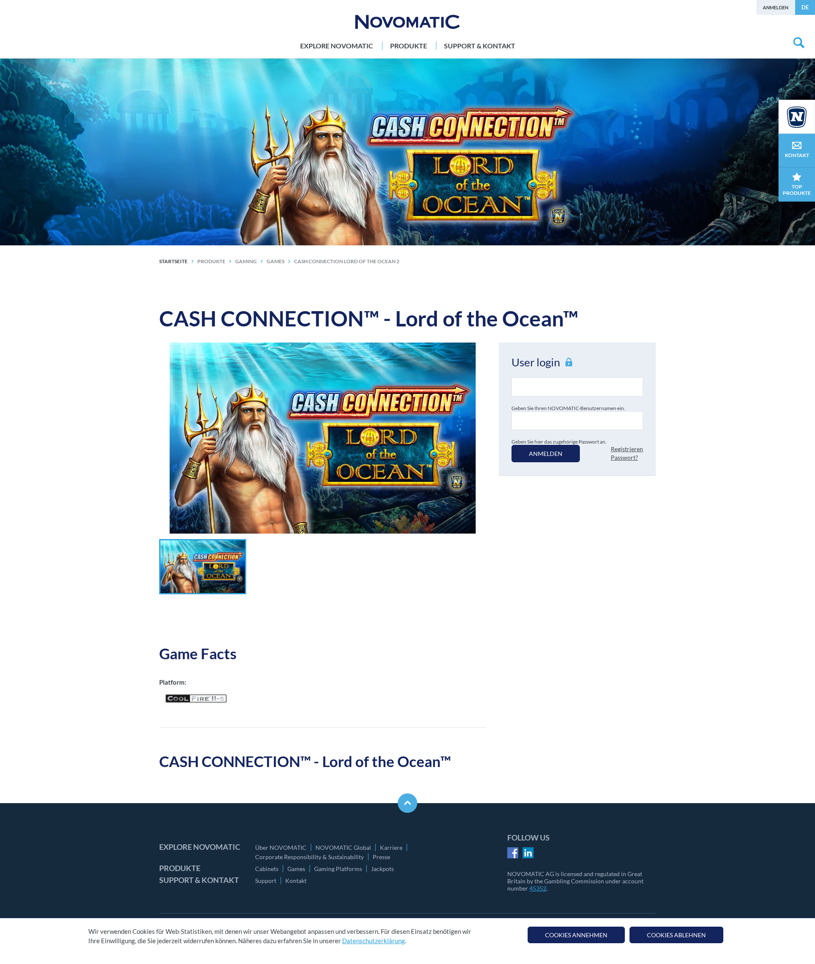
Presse (381, 856)
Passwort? (624, 457)
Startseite (173, 261)
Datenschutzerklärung (373, 941)
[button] (202, 566)
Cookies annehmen (576, 935)
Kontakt (295, 880)
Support (265, 880)
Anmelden (775, 7)
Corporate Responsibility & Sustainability (309, 856)
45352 (537, 888)
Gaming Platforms (338, 868)
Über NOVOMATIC (280, 847)
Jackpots (382, 868)
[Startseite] (407, 22)
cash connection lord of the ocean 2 (346, 261)
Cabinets (266, 868)
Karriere (391, 847)
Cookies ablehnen (676, 935)
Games (296, 868)
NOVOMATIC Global (343, 847)
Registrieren (627, 448)
